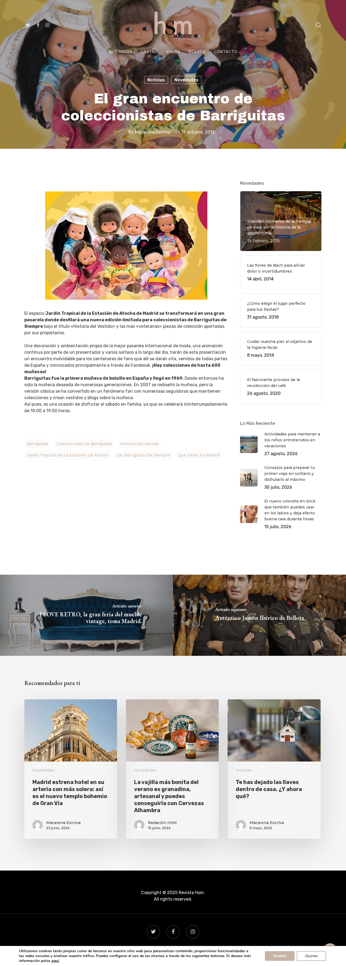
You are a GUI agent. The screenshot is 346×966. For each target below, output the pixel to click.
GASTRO (149, 52)
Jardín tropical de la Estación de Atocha (67, 455)
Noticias (156, 79)
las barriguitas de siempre (143, 455)
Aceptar (280, 955)
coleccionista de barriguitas (84, 443)
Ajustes (311, 955)
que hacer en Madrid (199, 455)
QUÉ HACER (120, 52)
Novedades (186, 79)
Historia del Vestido (139, 443)
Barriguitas (37, 443)
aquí (55, 960)
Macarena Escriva (152, 131)
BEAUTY (196, 52)
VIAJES (173, 52)
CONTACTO (226, 52)
